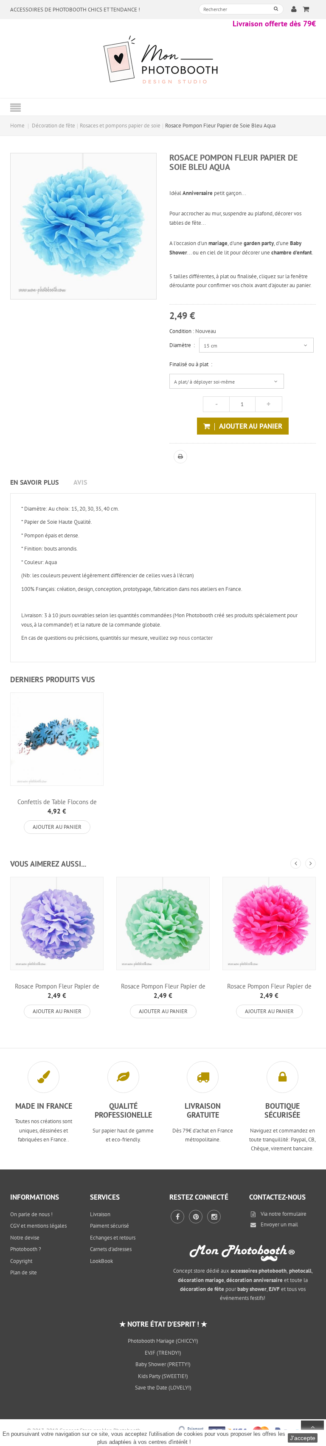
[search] (276, 9)
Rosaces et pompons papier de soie (120, 125)
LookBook (101, 1261)
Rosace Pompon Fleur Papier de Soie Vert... (163, 989)
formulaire (294, 1213)
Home (17, 125)
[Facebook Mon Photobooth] (177, 1216)
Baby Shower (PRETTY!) (163, 1364)
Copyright (21, 1261)
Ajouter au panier (57, 826)
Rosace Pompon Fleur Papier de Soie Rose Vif (269, 989)
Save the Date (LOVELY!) (163, 1387)
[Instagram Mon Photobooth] (214, 1216)
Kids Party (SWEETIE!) (163, 1376)
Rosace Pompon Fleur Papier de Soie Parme (57, 989)
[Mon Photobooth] (163, 61)
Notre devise (24, 1237)
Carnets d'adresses (111, 1249)
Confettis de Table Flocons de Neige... (57, 805)
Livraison (100, 1214)
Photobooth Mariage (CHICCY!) (163, 1340)
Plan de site (23, 1272)
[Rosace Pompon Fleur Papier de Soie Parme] (57, 923)
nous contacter (196, 637)
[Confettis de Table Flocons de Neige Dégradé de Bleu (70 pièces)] (57, 739)
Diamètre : (182, 345)
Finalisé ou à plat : (190, 364)
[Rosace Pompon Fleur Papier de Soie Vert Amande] (163, 923)
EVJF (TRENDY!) (163, 1352)
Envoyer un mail (279, 1224)
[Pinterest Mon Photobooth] (195, 1216)
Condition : (181, 331)
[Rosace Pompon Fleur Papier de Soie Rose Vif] (269, 923)
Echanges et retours (112, 1237)
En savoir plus (34, 482)
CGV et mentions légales (38, 1225)
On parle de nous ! (31, 1214)
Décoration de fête (53, 125)
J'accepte (302, 1438)
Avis (80, 482)
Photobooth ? (25, 1249)
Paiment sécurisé (109, 1225)
